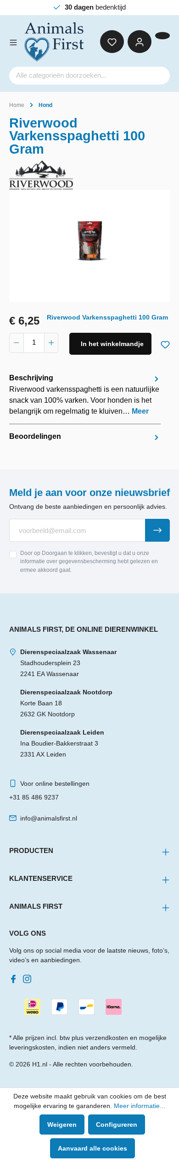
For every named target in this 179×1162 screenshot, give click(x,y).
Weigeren (62, 1124)
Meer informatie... (139, 1105)
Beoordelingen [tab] (35, 436)
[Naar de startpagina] (54, 42)
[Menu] (13, 41)
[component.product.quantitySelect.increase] (51, 343)
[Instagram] (29, 976)
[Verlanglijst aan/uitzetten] (165, 342)
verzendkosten (106, 1037)
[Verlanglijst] (112, 41)
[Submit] (157, 530)
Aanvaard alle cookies (92, 1148)
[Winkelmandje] (162, 35)
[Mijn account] (139, 41)
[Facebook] (15, 976)
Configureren (116, 1124)
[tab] (85, 395)
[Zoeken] (159, 76)
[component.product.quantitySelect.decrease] (16, 343)
